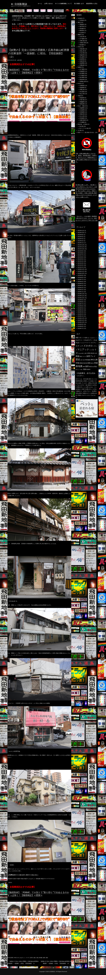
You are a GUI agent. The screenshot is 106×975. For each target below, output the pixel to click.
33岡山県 (82, 89)
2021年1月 (80, 267)
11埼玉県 (81, 36)
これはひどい (87, 340)
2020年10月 (81, 273)
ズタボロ (88, 345)
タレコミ (28, 28)
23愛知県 (82, 65)
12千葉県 (82, 38)
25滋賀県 (82, 71)
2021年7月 (80, 255)
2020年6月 (80, 281)
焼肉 (84, 359)
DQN (85, 337)
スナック (79, 346)
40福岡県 (82, 108)
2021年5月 (80, 259)
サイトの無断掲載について (63, 3)
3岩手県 (81, 26)
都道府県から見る (91, 3)
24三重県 (82, 69)
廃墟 (77, 356)
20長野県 (82, 59)
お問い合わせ (48, 3)
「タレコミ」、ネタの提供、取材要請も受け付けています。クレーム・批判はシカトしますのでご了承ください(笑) (87, 218)
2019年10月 (81, 297)
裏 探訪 (20, 60)
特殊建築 (87, 360)
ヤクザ (27, 957)
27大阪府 (82, 75)
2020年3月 (80, 287)
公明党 (88, 353)
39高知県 (82, 104)
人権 (85, 353)
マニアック (83, 349)
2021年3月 (80, 263)
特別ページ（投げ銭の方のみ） (86, 132)
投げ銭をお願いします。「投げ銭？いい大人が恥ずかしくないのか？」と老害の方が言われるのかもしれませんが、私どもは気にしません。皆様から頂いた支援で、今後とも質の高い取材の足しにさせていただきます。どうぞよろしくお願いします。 (86, 191)
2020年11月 (81, 271)
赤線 (37, 957)
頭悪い (81, 369)
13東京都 (82, 40)
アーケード (87, 342)
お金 (88, 337)
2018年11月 (81, 320)
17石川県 (82, 53)
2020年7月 (80, 279)
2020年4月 (80, 285)
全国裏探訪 (52, 971)
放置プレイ (91, 356)
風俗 (47, 957)
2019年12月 (81, 293)
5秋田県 (81, 30)
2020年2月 (80, 289)
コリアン (93, 342)
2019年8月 (80, 302)
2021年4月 (80, 261)
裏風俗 (81, 363)
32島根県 (82, 87)
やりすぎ (82, 342)
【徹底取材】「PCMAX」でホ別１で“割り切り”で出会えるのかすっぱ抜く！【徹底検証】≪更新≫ (38, 71)
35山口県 (82, 93)
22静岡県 (82, 63)
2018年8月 (80, 326)
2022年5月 (80, 236)
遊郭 (44, 957)
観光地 (85, 363)
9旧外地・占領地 (82, 124)
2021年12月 (81, 245)
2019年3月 (80, 312)
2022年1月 (80, 242)
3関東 (79, 34)
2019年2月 (80, 314)
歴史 (78, 359)
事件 (83, 353)
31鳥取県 (82, 85)
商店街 (93, 353)
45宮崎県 (82, 118)
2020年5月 (80, 283)
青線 (93, 366)
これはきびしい (93, 337)
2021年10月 (81, 249)
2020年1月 (80, 291)
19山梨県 (82, 57)
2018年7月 (80, 328)
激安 (35, 957)
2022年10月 (81, 232)
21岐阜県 (82, 61)
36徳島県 (82, 97)
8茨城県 (81, 44)
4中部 (79, 46)
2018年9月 (80, 324)
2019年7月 (80, 304)
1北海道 (80, 18)
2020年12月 (81, 269)
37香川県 (82, 99)
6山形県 (81, 32)
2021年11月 (81, 247)
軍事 (84, 366)
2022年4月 (80, 238)
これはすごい (22, 957)
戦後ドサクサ (83, 356)
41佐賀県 (82, 110)
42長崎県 (82, 112)
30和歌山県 (82, 81)
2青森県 (81, 24)
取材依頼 (40, 24)
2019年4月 (80, 310)
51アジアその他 (83, 128)
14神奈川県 (82, 42)
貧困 (88, 363)
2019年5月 (80, 308)
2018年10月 (81, 322)
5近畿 (79, 67)
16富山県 (82, 51)
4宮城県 (81, 28)
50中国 (81, 126)
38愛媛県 (82, 102)
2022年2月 (80, 240)
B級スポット (80, 337)
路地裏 (40, 957)
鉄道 (90, 366)
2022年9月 (80, 234)
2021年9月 (80, 251)
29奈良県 (82, 79)
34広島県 (11, 957)
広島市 (31, 957)
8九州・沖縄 (81, 106)
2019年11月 (81, 295)
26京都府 (82, 73)
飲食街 (88, 369)
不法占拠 (80, 353)
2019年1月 (80, 316)
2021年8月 (80, 253)
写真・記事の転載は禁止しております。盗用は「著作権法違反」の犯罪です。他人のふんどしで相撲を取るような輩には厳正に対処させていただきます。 (86, 157)
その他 (79, 130)
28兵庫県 (82, 77)
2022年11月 (81, 230)
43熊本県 (82, 114)
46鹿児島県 (82, 120)
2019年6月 (80, 306)
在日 (96, 353)
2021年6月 (80, 257)
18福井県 (82, 55)
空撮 (77, 363)
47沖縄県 (82, 122)
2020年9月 (80, 275)
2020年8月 (80, 277)
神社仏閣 (94, 360)
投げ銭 (19, 31)
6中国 (15, 957)
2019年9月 (80, 299)
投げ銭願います (79, 3)
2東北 (79, 22)
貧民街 (92, 363)
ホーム (40, 3)
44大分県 (82, 116)
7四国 (79, 95)
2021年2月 (80, 265)
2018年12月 (81, 318)
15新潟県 (82, 49)
